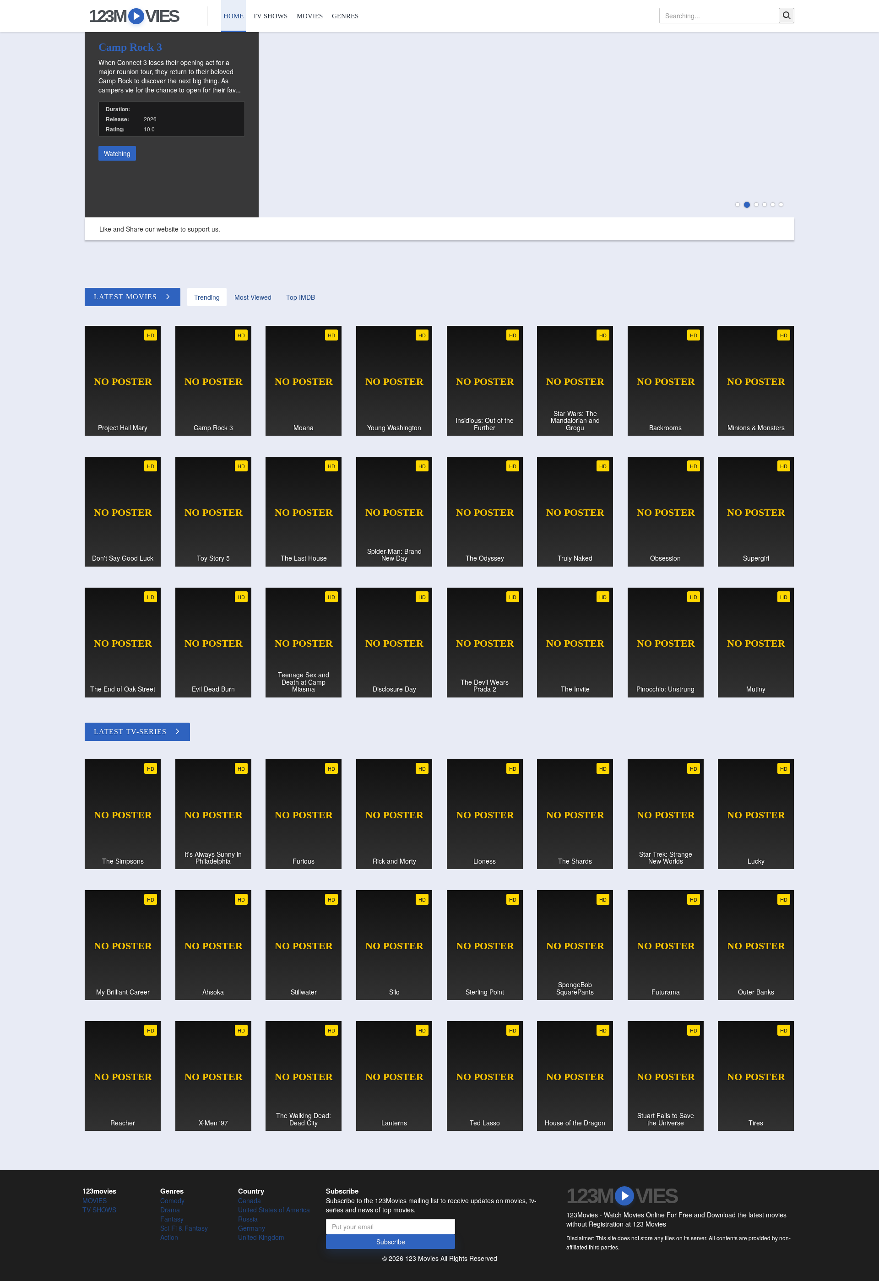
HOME (233, 16)
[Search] (786, 15)
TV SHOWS (270, 16)
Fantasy (172, 1218)
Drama (170, 1209)
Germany (251, 1227)
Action (169, 1237)
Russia (248, 1218)
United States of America (274, 1209)
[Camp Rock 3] (439, 124)
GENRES (345, 16)
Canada (249, 1200)
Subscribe (390, 1241)
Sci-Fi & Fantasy (184, 1227)
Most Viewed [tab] (252, 297)
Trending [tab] (207, 297)
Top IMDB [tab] (300, 297)
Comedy (172, 1200)
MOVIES (310, 16)
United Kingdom (261, 1237)
